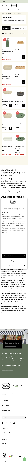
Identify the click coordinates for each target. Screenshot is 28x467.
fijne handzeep (17, 269)
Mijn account (6, 5)
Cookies (3, 435)
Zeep (14, 13)
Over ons (5, 405)
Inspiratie (6, 410)
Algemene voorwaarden (7, 447)
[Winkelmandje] (25, 5)
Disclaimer (4, 439)
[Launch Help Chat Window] (24, 459)
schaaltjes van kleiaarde (17, 293)
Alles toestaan (8, 255)
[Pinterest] (6, 423)
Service (5, 400)
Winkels (3, 1)
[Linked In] (14, 423)
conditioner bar (13, 282)
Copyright (4, 443)
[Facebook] (10, 423)
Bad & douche (8, 13)
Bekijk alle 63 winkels (10, 346)
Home (3, 13)
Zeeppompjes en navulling (19, 28)
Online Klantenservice (7, 370)
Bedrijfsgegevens (5, 428)
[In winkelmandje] (23, 57)
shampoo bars (5, 282)
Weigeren (14, 261)
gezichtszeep (4, 284)
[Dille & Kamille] (14, 5)
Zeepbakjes (6, 28)
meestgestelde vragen (20, 360)
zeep (15, 185)
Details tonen (13, 266)
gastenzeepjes (5, 275)
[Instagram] (2, 423)
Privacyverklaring (6, 432)
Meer (24, 22)
